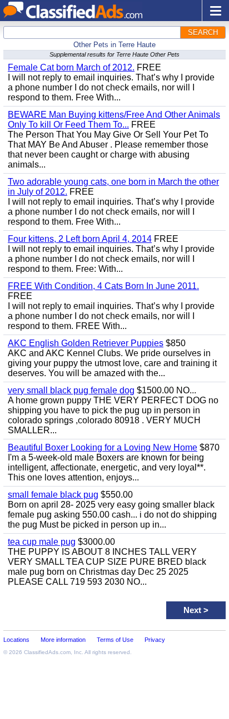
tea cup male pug (42, 541)
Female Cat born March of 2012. (71, 67)
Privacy (155, 639)
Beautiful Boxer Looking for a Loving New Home (102, 447)
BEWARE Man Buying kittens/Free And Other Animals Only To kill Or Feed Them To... (114, 119)
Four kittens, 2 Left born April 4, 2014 (80, 239)
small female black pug (53, 494)
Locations (16, 639)
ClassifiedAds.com (47, 652)
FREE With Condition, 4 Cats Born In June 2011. (103, 286)
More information (63, 639)
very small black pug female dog (71, 390)
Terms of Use (115, 639)
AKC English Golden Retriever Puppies (85, 343)
